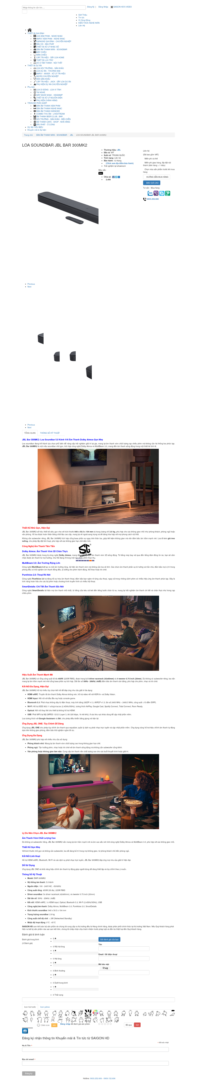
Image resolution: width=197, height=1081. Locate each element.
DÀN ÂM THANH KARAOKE (48, 111)
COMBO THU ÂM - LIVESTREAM (50, 113)
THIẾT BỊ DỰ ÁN (34, 65)
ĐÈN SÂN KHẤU (43, 79)
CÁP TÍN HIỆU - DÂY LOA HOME (50, 57)
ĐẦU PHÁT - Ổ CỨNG (45, 124)
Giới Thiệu (82, 14)
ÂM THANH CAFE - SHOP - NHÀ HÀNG (53, 121)
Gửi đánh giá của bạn (109, 939)
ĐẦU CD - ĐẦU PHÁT (45, 44)
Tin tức (81, 17)
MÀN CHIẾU (41, 54)
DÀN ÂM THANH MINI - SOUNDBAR (51, 49)
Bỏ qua (129, 1024)
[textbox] (54, 7)
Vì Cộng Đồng (84, 20)
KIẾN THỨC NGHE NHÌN (89, 22)
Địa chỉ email (28, 1059)
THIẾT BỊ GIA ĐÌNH (36, 33)
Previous (31, 284)
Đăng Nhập (103, 6)
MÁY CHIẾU (41, 52)
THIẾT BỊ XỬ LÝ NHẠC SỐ (47, 46)
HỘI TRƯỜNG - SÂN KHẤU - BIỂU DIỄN (53, 119)
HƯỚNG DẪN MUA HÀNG (157, 177)
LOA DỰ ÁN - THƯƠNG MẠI (48, 70)
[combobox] (54, 7)
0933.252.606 (153, 199)
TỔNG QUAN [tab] (30, 433)
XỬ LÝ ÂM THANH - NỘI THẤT (49, 62)
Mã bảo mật (103, 964)
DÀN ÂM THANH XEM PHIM (48, 105)
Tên (100, 944)
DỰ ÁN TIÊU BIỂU (35, 127)
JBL (71, 135)
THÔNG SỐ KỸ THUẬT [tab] (50, 433)
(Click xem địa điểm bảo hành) (120, 163)
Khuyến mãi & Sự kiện (36, 129)
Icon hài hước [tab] (30, 1007)
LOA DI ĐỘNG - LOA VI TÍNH (48, 89)
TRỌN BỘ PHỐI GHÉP (37, 103)
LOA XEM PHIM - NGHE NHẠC (49, 36)
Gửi (137, 1024)
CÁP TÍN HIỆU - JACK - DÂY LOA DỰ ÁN (53, 81)
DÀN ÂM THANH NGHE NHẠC (49, 108)
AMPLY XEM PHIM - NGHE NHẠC (50, 38)
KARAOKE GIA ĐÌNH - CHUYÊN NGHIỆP (53, 41)
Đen (100, 173)
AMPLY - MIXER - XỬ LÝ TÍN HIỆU (51, 73)
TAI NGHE (40, 92)
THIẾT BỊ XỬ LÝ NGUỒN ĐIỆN (49, 97)
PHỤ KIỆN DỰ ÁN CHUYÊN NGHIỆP (51, 84)
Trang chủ (28, 135)
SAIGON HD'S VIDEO (122, 6)
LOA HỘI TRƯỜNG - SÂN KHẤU (50, 68)
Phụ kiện (31, 87)
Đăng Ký (90, 6)
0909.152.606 (109, 1078)
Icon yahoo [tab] (45, 1007)
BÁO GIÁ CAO (152, 182)
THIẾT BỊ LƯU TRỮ (44, 60)
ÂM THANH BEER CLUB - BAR (49, 116)
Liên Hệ (81, 25)
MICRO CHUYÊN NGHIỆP (47, 76)
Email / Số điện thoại (107, 954)
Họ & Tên (27, 1045)
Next (29, 286)
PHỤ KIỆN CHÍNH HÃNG (46, 100)
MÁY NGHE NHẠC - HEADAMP (49, 95)
